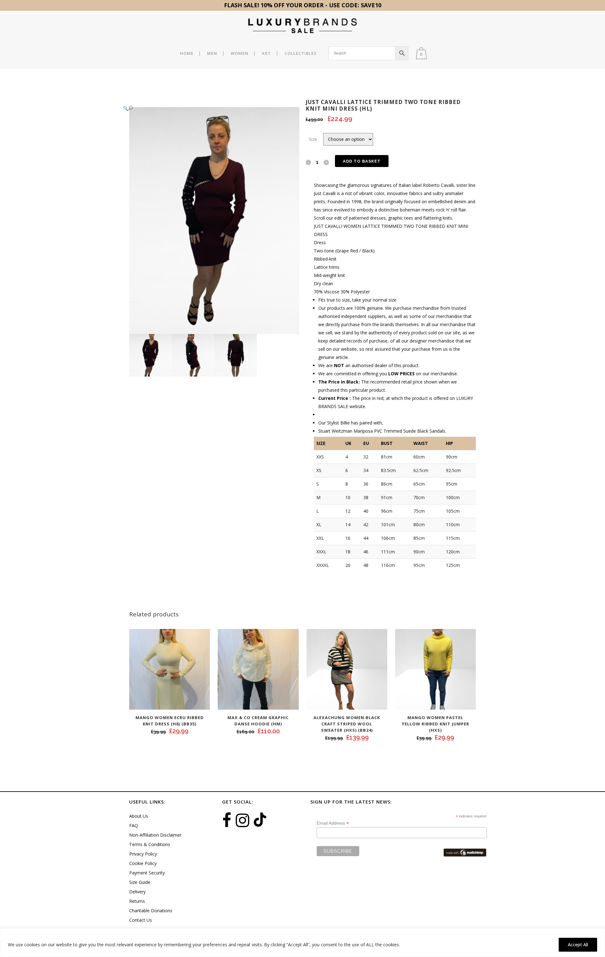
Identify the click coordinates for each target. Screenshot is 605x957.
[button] (208, 108)
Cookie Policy (143, 863)
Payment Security (147, 873)
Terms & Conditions (149, 844)
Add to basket (362, 161)
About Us (138, 816)
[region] (302, 942)
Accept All (578, 945)
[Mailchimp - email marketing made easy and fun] (465, 852)
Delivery (137, 892)
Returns (137, 901)
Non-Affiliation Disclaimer (155, 835)
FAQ (133, 825)
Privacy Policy (143, 854)
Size (313, 139)
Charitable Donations (150, 911)
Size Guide (139, 882)
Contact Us (140, 920)
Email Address (333, 823)
